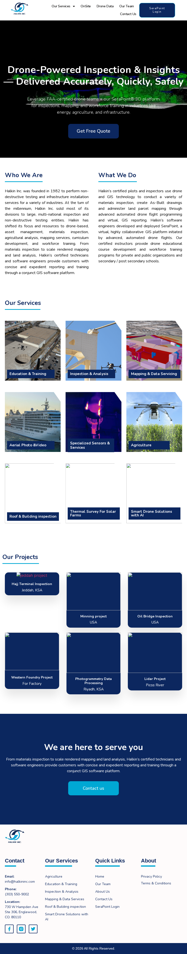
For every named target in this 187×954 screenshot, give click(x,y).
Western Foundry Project (32, 677)
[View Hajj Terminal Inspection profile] (32, 576)
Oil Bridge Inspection (155, 616)
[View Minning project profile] (93, 610)
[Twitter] (33, 929)
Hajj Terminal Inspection (32, 584)
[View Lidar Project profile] (155, 672)
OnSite (86, 6)
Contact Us (128, 14)
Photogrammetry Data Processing (93, 681)
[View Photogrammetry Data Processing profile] (93, 672)
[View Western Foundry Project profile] (32, 670)
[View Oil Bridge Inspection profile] (155, 610)
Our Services (61, 6)
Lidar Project (155, 679)
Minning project (93, 616)
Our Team (126, 6)
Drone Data (105, 6)
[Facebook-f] (9, 929)
